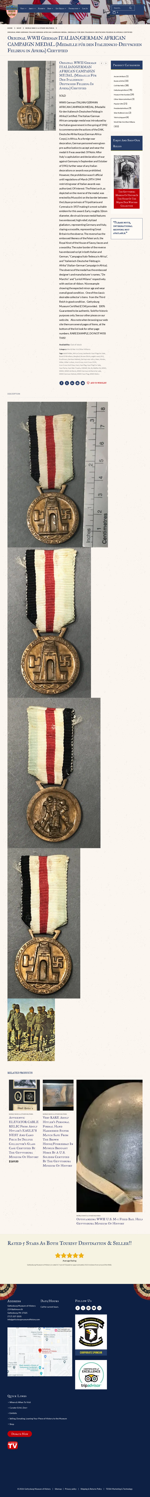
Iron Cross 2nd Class (67, 365)
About (31, 8)
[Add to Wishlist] (38, 1114)
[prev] (101, 63)
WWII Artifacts (70, 371)
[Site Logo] (12, 11)
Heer (97, 359)
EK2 (102, 356)
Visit (22, 8)
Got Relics (60, 8)
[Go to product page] (24, 1095)
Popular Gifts (118, 104)
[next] (106, 63)
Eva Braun (63, 359)
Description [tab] (13, 394)
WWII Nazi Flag (83, 374)
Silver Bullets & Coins (121, 113)
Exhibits (41, 8)
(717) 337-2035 (14, 1316)
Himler (102, 359)
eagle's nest (95, 356)
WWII (61, 371)
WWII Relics (94, 374)
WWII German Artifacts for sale (89, 371)
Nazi (77, 365)
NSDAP (84, 368)
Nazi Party (63, 368)
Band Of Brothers (66, 356)
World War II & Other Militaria (78, 349)
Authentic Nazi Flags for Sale (94, 353)
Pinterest (77, 383)
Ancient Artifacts (120, 76)
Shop (49, 8)
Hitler (61, 362)
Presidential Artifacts (121, 108)
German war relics (88, 359)
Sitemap (58, 1489)
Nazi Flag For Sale (94, 365)
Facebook (61, 383)
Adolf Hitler (67, 353)
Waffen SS (97, 368)
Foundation (73, 8)
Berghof (77, 356)
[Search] (130, 7)
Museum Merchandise (122, 95)
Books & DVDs (119, 81)
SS (91, 368)
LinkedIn (72, 383)
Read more (68, 1084)
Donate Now (19, 1434)
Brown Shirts (86, 356)
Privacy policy (70, 1489)
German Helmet (74, 359)
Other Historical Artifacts (122, 99)
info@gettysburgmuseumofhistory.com (23, 1319)
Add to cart (35, 1084)
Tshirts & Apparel (120, 117)
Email (82, 383)
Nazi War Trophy (74, 368)
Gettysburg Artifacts (121, 90)
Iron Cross (79, 362)
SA (89, 368)
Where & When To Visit (20, 1402)
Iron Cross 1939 (90, 362)
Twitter (67, 383)
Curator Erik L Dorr (18, 1407)
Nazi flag (83, 365)
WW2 (104, 368)
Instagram (99, 1308)
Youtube (94, 1308)
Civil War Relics (119, 85)
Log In (85, 8)
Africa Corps (78, 353)
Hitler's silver (69, 362)
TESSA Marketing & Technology (119, 1489)
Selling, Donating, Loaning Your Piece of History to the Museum (38, 1418)
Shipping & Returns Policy (91, 1489)
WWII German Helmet (67, 374)
